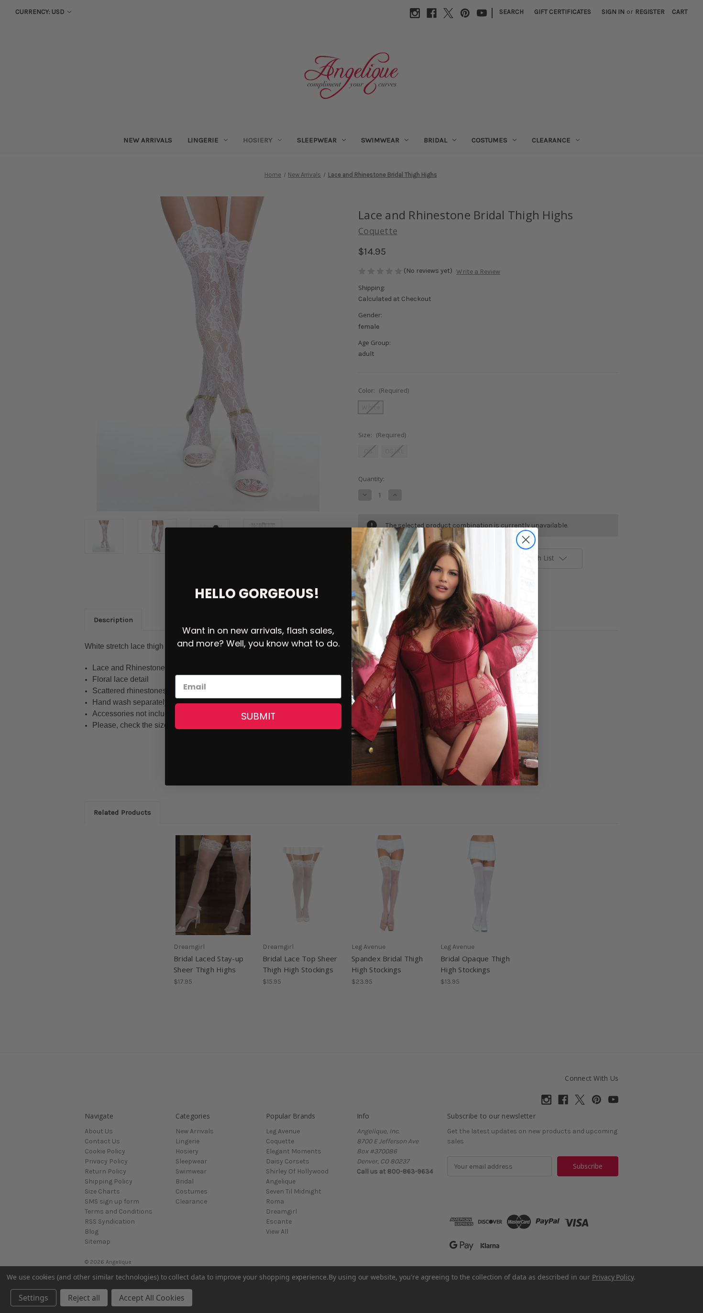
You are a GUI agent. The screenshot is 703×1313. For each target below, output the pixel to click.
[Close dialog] (525, 539)
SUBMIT (258, 716)
